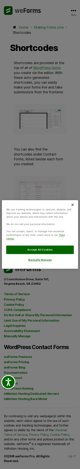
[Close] (72, 205)
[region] (40, 234)
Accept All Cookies (39, 249)
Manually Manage (40, 259)
